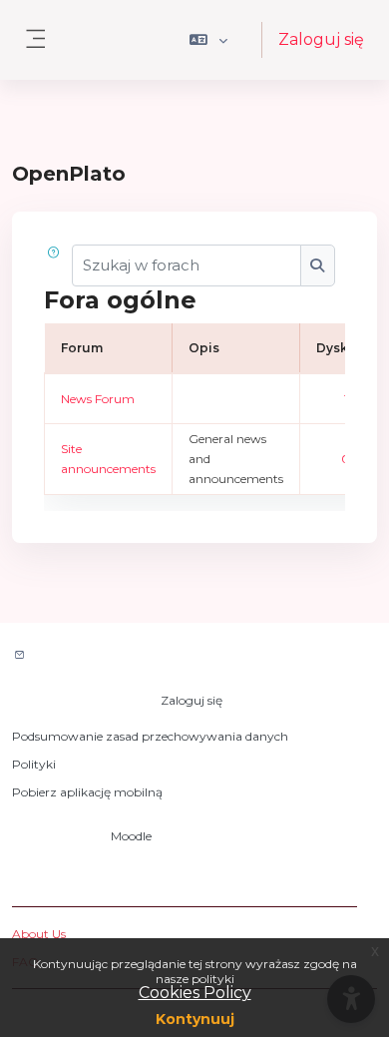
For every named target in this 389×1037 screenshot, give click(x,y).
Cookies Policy (195, 992)
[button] (209, 40)
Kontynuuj (195, 1019)
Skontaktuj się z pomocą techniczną (147, 656)
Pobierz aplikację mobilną (87, 791)
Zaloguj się (321, 39)
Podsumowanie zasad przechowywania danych (150, 736)
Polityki (34, 764)
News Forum (98, 398)
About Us (39, 933)
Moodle (131, 835)
